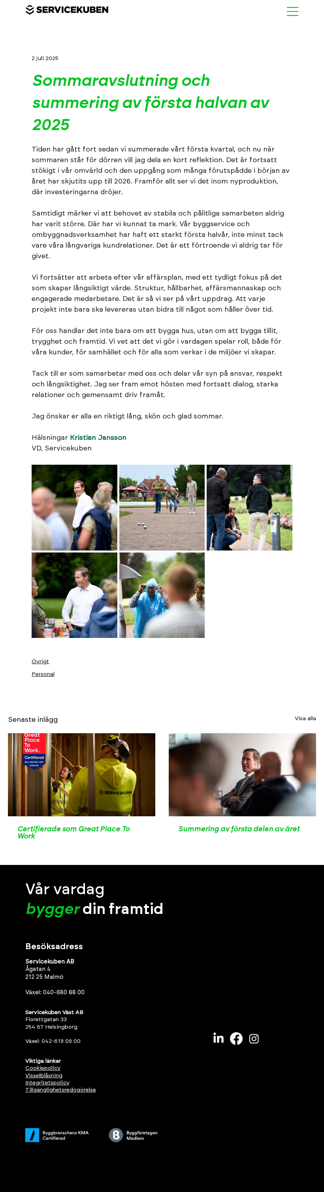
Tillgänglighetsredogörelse (60, 1090)
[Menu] (293, 11)
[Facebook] (236, 1038)
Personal (43, 674)
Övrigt (40, 661)
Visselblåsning (43, 1075)
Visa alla (305, 718)
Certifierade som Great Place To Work (73, 833)
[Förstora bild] (74, 508)
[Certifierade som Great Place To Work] (81, 774)
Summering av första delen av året (239, 829)
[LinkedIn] (218, 1038)
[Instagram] (254, 1038)
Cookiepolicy (42, 1068)
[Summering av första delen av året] (242, 774)
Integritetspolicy (47, 1083)
